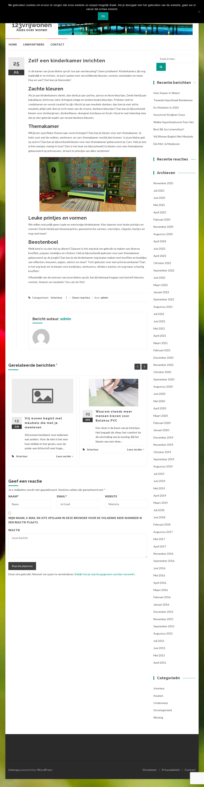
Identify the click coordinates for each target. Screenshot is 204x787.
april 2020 (159, 408)
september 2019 (163, 459)
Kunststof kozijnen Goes (169, 114)
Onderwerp (160, 703)
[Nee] (199, 12)
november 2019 (163, 444)
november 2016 (163, 553)
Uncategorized (162, 710)
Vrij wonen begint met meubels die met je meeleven (43, 423)
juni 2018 (159, 517)
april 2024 (159, 241)
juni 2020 (159, 393)
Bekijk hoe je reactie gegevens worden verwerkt (105, 574)
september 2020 (163, 379)
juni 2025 (159, 197)
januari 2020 (161, 430)
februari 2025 (162, 219)
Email (62, 496)
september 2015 (163, 626)
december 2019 (163, 437)
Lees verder (63, 456)
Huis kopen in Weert (166, 93)
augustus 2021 (163, 306)
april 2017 (159, 546)
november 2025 (163, 183)
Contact (57, 44)
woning (158, 717)
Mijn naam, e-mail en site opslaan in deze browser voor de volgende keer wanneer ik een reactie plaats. (75, 520)
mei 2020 (159, 401)
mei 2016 (159, 575)
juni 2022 (159, 277)
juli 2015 (158, 640)
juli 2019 (158, 473)
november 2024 (163, 226)
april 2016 (159, 582)
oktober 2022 (162, 263)
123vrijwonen (32, 25)
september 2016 (163, 560)
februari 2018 (162, 524)
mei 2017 (159, 539)
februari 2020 (162, 423)
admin (104, 297)
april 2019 (159, 495)
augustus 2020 (163, 386)
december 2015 (163, 611)
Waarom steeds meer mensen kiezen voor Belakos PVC (114, 416)
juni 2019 (159, 481)
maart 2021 (160, 343)
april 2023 (159, 255)
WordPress (44, 769)
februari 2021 (162, 350)
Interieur (56, 297)
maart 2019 (160, 502)
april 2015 (159, 662)
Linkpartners (33, 44)
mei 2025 (159, 205)
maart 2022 (160, 285)
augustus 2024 (163, 234)
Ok (103, 16)
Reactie (14, 530)
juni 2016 (159, 568)
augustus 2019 (163, 466)
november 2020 (163, 364)
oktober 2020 (162, 372)
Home (13, 44)
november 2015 (163, 619)
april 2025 (159, 212)
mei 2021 (159, 328)
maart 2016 (160, 590)
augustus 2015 (163, 633)
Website (111, 496)
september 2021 (163, 299)
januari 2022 (161, 292)
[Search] (161, 67)
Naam (13, 496)
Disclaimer (150, 769)
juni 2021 (159, 321)
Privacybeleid (170, 769)
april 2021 (159, 335)
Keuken (158, 695)
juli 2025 (158, 190)
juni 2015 (159, 648)
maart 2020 (160, 415)
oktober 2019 (162, 452)
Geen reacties (81, 297)
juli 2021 (158, 314)
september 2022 (163, 270)
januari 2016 (161, 604)
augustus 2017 (163, 532)
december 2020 (163, 357)
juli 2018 (158, 510)
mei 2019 (159, 488)
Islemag (13, 769)
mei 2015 (159, 655)
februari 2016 (162, 597)
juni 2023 (159, 248)
